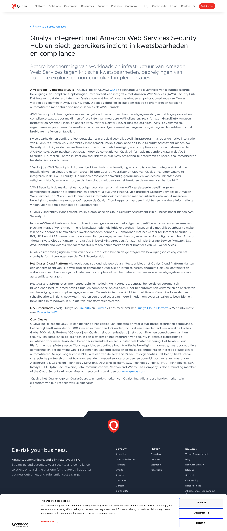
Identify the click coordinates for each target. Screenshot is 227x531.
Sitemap (189, 470)
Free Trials (156, 470)
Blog (187, 459)
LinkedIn (84, 308)
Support (189, 475)
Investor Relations (125, 459)
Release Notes (193, 485)
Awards (120, 475)
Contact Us (122, 491)
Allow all (201, 502)
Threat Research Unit (196, 454)
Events (119, 470)
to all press (49, 26)
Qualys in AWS (47, 312)
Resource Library (194, 464)
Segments (156, 464)
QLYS (113, 89)
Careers (120, 485)
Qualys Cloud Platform (152, 308)
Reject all (201, 522)
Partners (120, 464)
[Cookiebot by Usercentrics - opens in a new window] (20, 525)
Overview (156, 454)
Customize (199, 512)
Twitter (101, 308)
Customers (121, 480)
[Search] (146, 6)
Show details (47, 521)
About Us (121, 454)
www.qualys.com (133, 371)
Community (191, 480)
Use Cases (156, 459)
